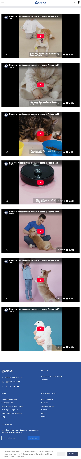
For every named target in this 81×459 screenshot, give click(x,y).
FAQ (42, 413)
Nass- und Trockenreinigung (51, 376)
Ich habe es (72, 454)
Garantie (44, 410)
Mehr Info (61, 454)
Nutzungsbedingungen (9, 410)
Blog (3, 417)
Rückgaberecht (7, 403)
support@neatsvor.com (13, 377)
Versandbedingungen (9, 399)
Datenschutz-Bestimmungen (12, 406)
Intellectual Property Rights (11, 413)
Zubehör (44, 380)
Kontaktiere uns (47, 399)
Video (43, 417)
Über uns (44, 403)
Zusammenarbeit (47, 406)
